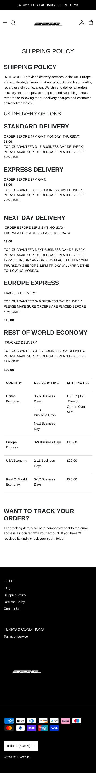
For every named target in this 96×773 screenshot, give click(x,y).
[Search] (15, 23)
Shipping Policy (15, 595)
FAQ (7, 588)
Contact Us (12, 608)
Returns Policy (14, 602)
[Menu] (5, 23)
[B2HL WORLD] (48, 22)
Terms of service (16, 636)
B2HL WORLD (21, 757)
